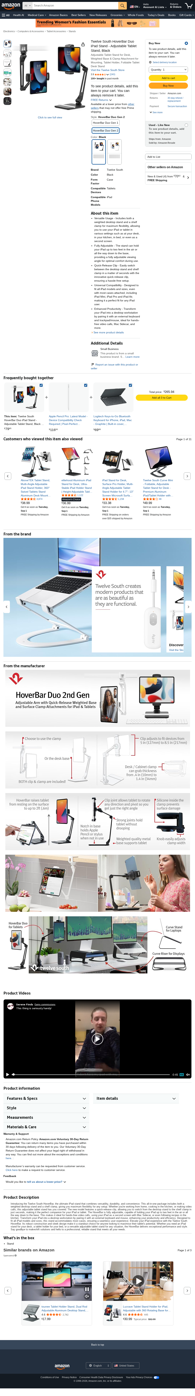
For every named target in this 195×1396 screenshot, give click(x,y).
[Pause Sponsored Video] (87, 1289)
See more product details (109, 332)
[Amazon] (11, 5)
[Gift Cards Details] (193, 15)
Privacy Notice (69, 1377)
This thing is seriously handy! (33, 1008)
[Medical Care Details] (45, 15)
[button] (5, 15)
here (8, 1158)
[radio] (7, 44)
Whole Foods (136, 15)
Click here (12, 1169)
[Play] (7, 1074)
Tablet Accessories (56, 31)
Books (172, 15)
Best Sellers (78, 15)
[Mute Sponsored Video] (87, 1296)
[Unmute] (188, 1074)
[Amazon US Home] (62, 1367)
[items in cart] (188, 5)
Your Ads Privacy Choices (139, 1377)
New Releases (98, 15)
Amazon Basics (58, 15)
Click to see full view (50, 117)
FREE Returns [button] (100, 99)
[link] (68, 397)
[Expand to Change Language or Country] (139, 7)
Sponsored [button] (8, 1255)
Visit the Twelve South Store (108, 70)
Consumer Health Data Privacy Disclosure (101, 1377)
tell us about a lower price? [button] (45, 1181)
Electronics (9, 31)
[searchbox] (75, 5)
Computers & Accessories (31, 31)
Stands (72, 31)
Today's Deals (156, 15)
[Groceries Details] (124, 15)
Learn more (132, 356)
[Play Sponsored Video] (138, 1281)
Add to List (153, 156)
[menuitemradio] (182, 1074)
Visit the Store (177, 649)
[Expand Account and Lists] (166, 7)
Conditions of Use (50, 1377)
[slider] (91, 1074)
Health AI (18, 15)
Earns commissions (45, 1004)
